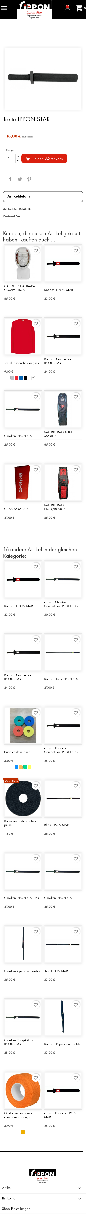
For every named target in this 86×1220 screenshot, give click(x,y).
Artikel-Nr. (10, 209)
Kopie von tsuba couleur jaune (20, 823)
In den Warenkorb (44, 159)
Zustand (9, 216)
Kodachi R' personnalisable (62, 1044)
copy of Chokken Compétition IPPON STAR (61, 604)
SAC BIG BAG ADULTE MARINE (59, 434)
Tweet (20, 179)
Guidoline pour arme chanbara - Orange (18, 1115)
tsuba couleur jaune (17, 752)
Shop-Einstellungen (16, 1208)
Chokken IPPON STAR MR (21, 897)
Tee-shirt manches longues (21, 363)
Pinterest (29, 179)
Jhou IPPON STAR (56, 971)
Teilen (10, 179)
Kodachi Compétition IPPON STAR (58, 361)
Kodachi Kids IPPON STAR (62, 679)
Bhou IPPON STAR (56, 825)
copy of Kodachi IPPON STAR (60, 1115)
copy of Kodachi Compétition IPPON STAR (61, 750)
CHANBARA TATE (16, 509)
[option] (43, 79)
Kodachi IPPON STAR (58, 289)
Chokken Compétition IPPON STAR (18, 1042)
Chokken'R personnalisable (22, 971)
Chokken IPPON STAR (19, 436)
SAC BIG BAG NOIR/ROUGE (54, 507)
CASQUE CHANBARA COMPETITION (19, 288)
